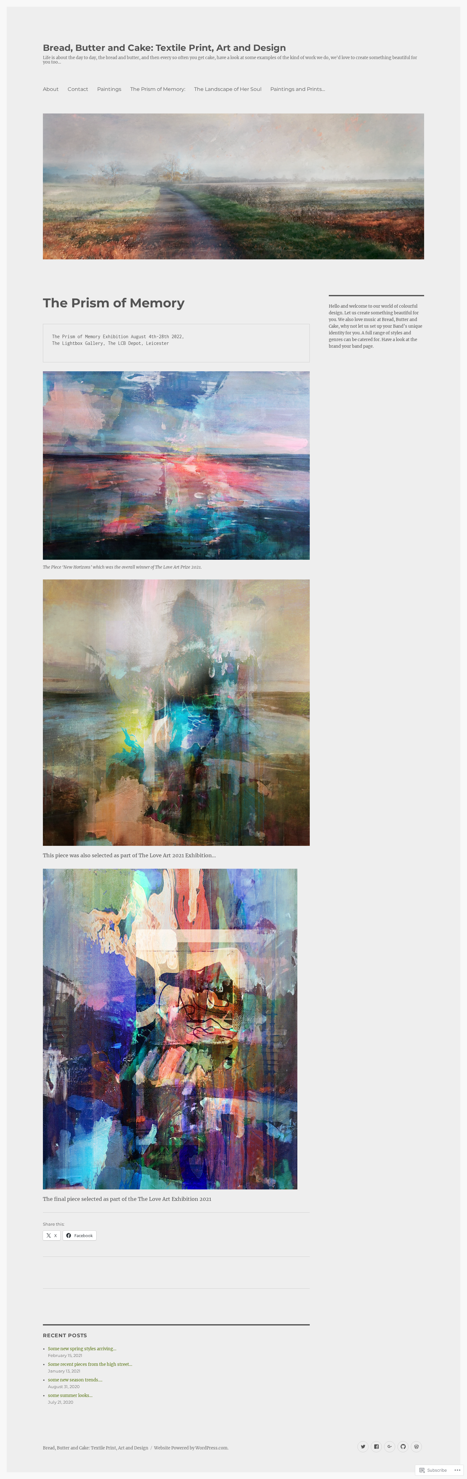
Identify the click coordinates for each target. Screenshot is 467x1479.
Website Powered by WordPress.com (190, 1448)
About (51, 89)
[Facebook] (376, 1446)
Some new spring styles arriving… (82, 1349)
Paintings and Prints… (297, 89)
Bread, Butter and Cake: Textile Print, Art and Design (164, 47)
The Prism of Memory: (157, 89)
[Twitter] (363, 1446)
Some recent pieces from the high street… (90, 1364)
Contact (78, 89)
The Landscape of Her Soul (227, 89)
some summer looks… (70, 1395)
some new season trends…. (75, 1380)
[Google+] (389, 1446)
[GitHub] (403, 1446)
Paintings (109, 89)
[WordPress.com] (416, 1446)
